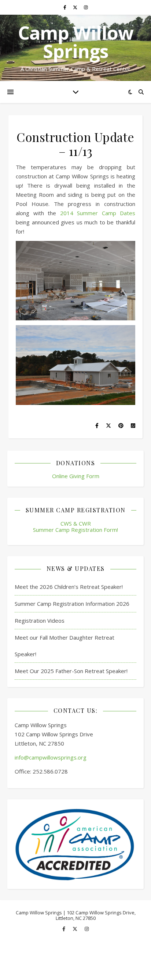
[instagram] (86, 7)
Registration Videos (40, 620)
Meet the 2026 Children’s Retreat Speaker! (69, 586)
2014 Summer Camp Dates (98, 213)
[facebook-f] (65, 7)
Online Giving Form (75, 476)
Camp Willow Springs (75, 42)
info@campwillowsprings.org (50, 757)
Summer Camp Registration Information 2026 (72, 603)
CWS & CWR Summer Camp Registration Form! (75, 526)
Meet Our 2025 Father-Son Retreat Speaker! (71, 671)
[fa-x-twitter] (75, 7)
